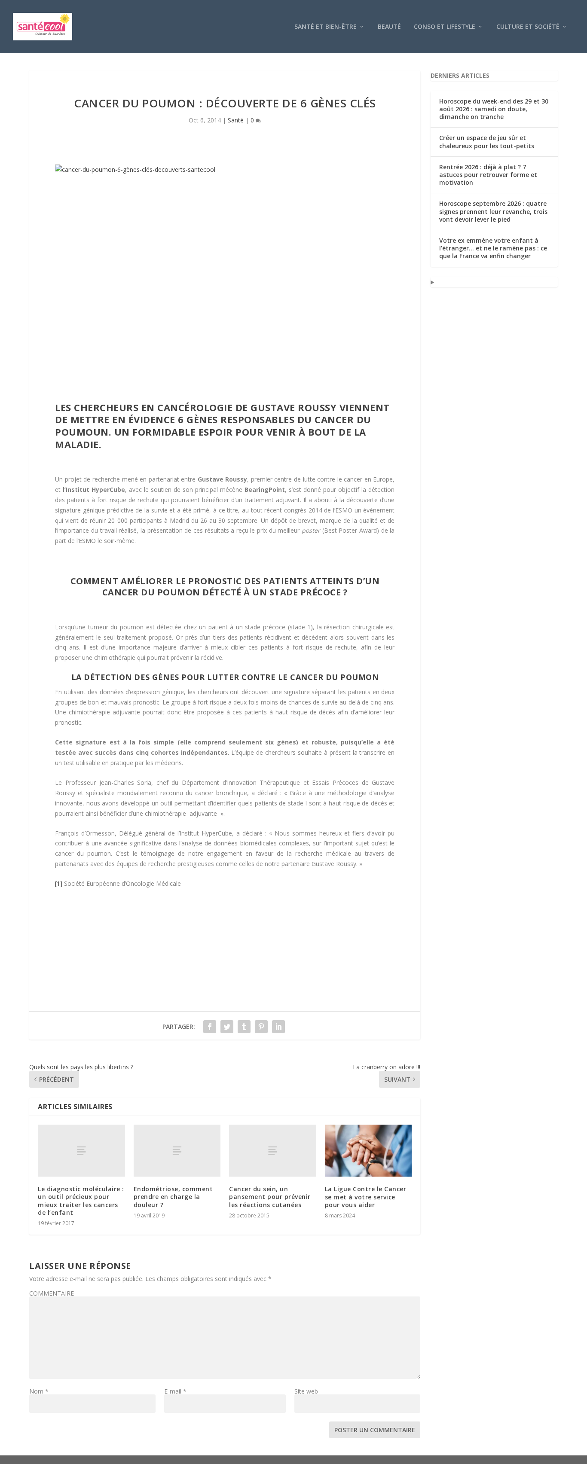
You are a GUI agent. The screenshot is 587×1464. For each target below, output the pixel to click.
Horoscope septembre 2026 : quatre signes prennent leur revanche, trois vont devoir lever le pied (493, 211)
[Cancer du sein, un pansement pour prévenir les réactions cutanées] (272, 1151)
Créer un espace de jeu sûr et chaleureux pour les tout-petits (486, 141)
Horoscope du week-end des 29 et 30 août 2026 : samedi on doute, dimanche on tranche (493, 109)
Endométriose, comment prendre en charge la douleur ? (173, 1196)
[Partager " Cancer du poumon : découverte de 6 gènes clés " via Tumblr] (244, 1026)
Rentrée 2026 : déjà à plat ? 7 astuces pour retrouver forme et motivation (488, 174)
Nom (39, 1391)
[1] (58, 883)
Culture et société (527, 26)
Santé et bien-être (325, 26)
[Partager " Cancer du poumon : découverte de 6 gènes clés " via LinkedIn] (278, 1026)
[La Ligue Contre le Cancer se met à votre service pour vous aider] (368, 1151)
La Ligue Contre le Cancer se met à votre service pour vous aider (366, 1196)
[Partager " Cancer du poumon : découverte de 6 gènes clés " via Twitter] (226, 1026)
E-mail (175, 1391)
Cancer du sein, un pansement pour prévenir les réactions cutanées (270, 1196)
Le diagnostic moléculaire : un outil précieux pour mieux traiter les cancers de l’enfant (81, 1201)
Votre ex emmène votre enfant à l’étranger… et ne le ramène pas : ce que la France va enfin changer (493, 248)
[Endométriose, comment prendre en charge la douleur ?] (177, 1151)
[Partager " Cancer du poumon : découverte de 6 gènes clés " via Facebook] (209, 1026)
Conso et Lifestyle (444, 26)
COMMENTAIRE (51, 1293)
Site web (306, 1391)
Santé (236, 120)
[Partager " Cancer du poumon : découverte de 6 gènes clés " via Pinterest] (261, 1026)
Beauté (389, 26)
